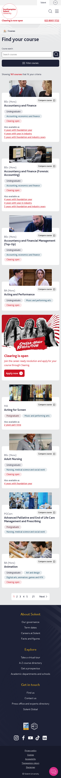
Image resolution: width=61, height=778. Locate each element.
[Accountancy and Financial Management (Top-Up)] (30, 223)
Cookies (30, 754)
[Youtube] (30, 739)
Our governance (30, 621)
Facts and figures (30, 638)
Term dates (30, 627)
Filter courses (32, 63)
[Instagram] (16, 739)
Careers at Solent (30, 633)
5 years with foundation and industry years (24, 137)
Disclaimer (30, 767)
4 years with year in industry (18, 133)
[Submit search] (56, 54)
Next (42, 596)
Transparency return (30, 762)
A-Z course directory (30, 662)
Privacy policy (30, 750)
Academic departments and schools (30, 673)
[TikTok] (37, 739)
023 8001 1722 (51, 20)
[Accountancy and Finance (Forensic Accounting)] (30, 154)
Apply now (12, 373)
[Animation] (30, 549)
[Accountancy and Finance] (30, 88)
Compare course (45, 100)
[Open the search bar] (50, 11)
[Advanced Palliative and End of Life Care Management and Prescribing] (30, 500)
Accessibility (30, 758)
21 (33, 596)
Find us (30, 692)
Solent (43, 2)
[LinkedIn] (44, 739)
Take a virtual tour (30, 657)
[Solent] (9, 11)
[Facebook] (23, 739)
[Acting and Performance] (30, 277)
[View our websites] (55, 2)
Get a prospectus (30, 668)
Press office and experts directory (30, 703)
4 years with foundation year (18, 130)
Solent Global (30, 709)
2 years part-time (12, 425)
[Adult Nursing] (30, 442)
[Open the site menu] (57, 11)
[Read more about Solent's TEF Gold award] (26, 727)
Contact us (30, 698)
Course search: (7, 48)
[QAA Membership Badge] (34, 727)
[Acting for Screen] (30, 393)
